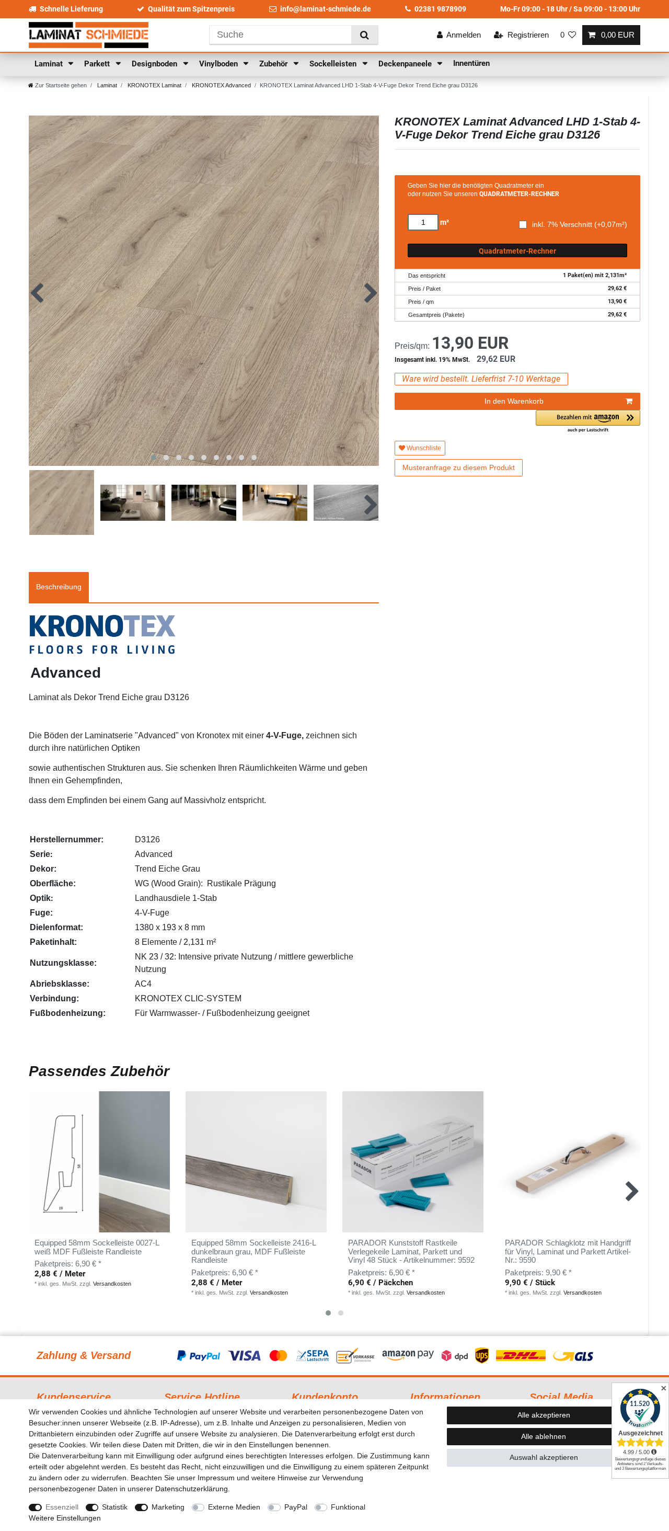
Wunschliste (423, 448)
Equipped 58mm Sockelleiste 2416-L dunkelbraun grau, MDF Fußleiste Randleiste (253, 1252)
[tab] (59, 587)
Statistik (115, 1507)
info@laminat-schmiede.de (325, 9)
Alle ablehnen (543, 1436)
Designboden (155, 63)
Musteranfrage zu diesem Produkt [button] (458, 467)
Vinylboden (219, 63)
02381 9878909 (440, 9)
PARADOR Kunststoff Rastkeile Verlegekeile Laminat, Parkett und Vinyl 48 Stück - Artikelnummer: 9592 (411, 1252)
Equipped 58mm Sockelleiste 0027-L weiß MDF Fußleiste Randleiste (96, 1247)
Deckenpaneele (406, 63)
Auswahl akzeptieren (544, 1457)
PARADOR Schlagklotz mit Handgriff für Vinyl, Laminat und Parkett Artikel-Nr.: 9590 (568, 1252)
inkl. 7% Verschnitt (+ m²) (579, 224)
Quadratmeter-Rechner (517, 251)
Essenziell (61, 1507)
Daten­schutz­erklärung (191, 1488)
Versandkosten (112, 1284)
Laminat (49, 63)
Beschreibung (59, 586)
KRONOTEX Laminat (153, 85)
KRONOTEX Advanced (220, 85)
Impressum (216, 1477)
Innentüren (471, 63)
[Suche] (364, 35)
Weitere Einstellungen (65, 1518)
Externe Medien (234, 1507)
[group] (99, 1161)
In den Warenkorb (514, 401)
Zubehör (274, 63)
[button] (588, 421)
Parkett (98, 63)
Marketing (168, 1507)
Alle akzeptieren (543, 1415)
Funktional (348, 1507)
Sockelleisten (334, 63)
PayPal (295, 1507)
